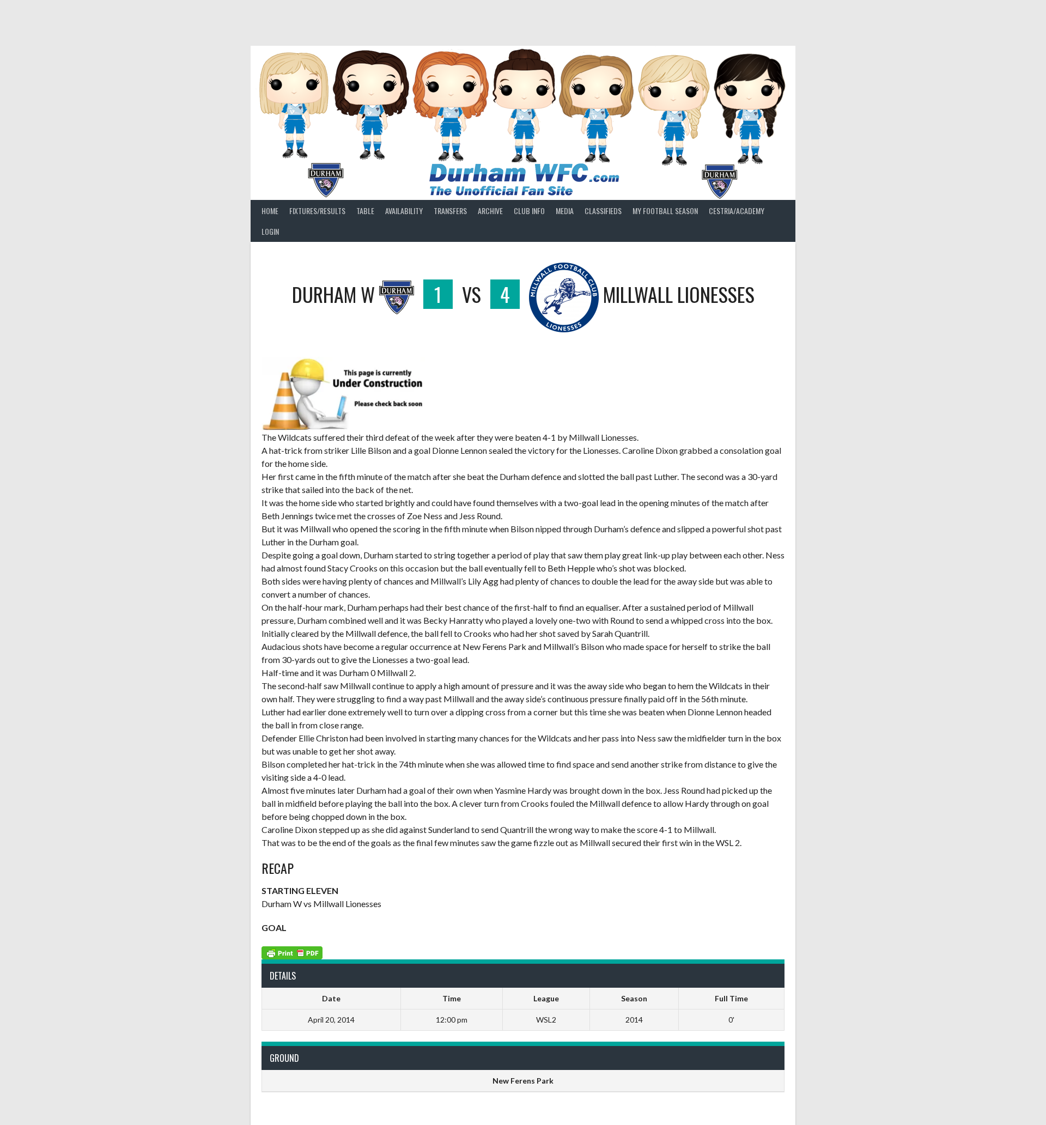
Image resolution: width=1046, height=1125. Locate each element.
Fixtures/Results (317, 210)
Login (270, 231)
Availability (404, 210)
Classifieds (603, 210)
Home (270, 210)
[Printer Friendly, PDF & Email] (292, 952)
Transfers (450, 210)
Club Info (529, 210)
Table (365, 210)
